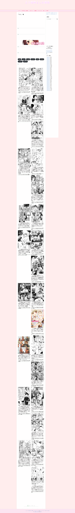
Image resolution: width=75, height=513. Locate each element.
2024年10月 (48, 78)
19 (48, 51)
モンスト (32, 59)
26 (48, 52)
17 (46, 51)
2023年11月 (48, 89)
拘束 (41, 385)
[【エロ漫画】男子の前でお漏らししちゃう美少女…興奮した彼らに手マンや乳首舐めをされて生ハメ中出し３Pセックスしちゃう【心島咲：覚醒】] (24, 213)
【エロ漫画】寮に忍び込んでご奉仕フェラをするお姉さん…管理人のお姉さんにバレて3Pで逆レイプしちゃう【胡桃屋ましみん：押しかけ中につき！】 (37, 225)
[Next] (36, 506)
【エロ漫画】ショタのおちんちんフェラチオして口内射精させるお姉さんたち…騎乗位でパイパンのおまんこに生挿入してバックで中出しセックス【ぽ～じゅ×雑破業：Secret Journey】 (37, 488)
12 (48, 50)
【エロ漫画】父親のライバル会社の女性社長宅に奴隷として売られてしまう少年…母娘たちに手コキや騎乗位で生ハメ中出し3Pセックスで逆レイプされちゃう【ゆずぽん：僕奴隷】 (24, 304)
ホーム (19, 10)
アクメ (27, 91)
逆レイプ (34, 254)
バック (32, 93)
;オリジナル (23, 91)
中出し (35, 93)
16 (51, 50)
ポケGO (42, 59)
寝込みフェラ (38, 438)
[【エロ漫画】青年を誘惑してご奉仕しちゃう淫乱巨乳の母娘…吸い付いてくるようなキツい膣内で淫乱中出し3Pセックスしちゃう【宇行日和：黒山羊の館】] (37, 292)
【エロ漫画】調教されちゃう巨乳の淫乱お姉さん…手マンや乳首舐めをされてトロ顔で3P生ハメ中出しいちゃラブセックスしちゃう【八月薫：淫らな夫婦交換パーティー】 (37, 356)
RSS (43, 10)
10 (46, 50)
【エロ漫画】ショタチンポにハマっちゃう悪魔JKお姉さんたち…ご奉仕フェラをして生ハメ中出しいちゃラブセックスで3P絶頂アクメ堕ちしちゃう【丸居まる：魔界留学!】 (37, 461)
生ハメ (41, 146)
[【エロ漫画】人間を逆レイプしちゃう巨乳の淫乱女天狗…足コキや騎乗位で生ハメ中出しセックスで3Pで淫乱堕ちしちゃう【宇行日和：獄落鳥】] (37, 239)
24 (46, 52)
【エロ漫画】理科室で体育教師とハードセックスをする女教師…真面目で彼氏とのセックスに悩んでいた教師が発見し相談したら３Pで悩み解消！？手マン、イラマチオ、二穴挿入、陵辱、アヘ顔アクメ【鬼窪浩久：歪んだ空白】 (37, 198)
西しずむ (27, 174)
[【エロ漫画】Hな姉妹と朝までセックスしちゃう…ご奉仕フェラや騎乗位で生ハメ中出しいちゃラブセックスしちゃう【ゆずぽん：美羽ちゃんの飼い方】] (37, 318)
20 (49, 51)
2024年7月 (48, 81)
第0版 (40, 511)
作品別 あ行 (41, 93)
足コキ (32, 254)
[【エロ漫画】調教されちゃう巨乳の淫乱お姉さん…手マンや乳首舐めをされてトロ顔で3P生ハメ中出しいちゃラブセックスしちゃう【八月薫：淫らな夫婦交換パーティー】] (37, 344)
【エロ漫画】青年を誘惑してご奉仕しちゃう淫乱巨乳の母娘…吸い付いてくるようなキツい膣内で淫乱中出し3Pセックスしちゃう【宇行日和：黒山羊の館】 (37, 304)
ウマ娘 (28, 59)
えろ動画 (35, 10)
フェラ (34, 93)
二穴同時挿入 (38, 93)
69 (23, 120)
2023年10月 (48, 90)
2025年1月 (48, 75)
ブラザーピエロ (35, 146)
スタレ (24, 59)
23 (51, 51)
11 (47, 50)
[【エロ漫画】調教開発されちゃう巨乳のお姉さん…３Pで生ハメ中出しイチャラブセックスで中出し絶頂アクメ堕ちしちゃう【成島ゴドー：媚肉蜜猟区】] (37, 104)
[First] (24, 506)
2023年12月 (48, 88)
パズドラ (20, 61)
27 (49, 52)
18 (47, 51)
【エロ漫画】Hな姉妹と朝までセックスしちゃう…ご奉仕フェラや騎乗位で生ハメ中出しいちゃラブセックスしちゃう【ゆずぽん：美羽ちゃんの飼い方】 (37, 330)
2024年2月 (48, 86)
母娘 (41, 307)
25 (47, 52)
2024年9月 (48, 79)
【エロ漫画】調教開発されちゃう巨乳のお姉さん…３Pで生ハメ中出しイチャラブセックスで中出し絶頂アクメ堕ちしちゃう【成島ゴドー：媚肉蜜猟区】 (37, 116)
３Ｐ (25, 91)
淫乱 (41, 202)
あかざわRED (38, 281)
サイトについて (40, 10)
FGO (37, 59)
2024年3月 (48, 85)
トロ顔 (29, 91)
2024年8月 (48, 80)
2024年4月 (48, 84)
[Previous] (26, 506)
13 (49, 50)
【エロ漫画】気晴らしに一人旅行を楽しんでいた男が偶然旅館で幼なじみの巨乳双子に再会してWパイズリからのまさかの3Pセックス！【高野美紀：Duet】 (37, 408)
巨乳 (39, 146)
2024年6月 (48, 82)
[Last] (37, 506)
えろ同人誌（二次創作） (25, 10)
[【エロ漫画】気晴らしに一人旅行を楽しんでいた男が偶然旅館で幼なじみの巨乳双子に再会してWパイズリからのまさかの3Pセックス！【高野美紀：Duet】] (37, 396)
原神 (19, 59)
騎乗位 (28, 174)
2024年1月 (48, 87)
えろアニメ (31, 10)
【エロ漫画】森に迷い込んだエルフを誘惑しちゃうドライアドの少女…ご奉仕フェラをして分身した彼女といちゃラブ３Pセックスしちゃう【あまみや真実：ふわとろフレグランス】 (24, 88)
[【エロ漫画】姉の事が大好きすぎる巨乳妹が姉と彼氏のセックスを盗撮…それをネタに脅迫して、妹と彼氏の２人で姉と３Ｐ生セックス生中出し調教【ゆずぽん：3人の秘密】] (24, 239)
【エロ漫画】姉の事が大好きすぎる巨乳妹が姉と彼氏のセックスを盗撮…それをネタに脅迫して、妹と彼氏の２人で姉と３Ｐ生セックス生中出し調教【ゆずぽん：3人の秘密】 (24, 251)
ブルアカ (25, 61)
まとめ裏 (47, 10)
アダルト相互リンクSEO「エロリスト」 (51, 12)
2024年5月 (48, 83)
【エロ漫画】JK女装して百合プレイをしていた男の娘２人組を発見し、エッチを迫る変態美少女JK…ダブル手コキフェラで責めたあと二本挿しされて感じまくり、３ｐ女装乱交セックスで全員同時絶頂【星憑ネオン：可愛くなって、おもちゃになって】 (24, 409)
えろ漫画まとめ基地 (36, 511)
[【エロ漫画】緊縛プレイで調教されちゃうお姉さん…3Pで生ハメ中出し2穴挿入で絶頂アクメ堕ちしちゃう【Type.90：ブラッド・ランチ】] (37, 371)
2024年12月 (48, 76)
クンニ (27, 120)
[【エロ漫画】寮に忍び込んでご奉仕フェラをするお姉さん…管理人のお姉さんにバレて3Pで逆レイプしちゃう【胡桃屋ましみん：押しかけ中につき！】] (37, 213)
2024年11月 (48, 77)
